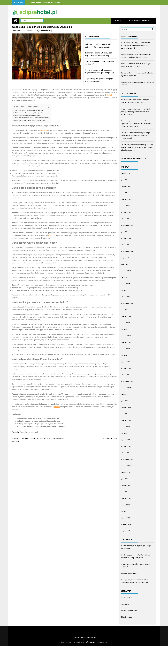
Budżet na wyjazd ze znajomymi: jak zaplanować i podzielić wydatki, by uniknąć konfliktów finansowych (136, 123)
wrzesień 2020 (126, 466)
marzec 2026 (125, 206)
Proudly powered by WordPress (72, 642)
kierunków (44, 130)
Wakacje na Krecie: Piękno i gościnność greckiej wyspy (38, 421)
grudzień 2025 (126, 212)
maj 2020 (124, 492)
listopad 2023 (125, 297)
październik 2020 (127, 459)
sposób (57, 407)
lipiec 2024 (124, 264)
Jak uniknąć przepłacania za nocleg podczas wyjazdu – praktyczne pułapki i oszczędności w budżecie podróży (137, 147)
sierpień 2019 (125, 531)
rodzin (50, 235)
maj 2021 (124, 414)
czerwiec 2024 (126, 271)
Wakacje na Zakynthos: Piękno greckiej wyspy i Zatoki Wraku (40, 424)
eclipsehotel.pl (46, 31)
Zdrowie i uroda (126, 617)
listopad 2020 (125, 453)
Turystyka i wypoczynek (29, 432)
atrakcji (109, 95)
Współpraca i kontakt (140, 21)
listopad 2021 (125, 375)
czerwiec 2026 (126, 186)
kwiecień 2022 (126, 342)
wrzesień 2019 (126, 524)
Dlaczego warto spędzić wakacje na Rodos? (29, 110)
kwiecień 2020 (126, 498)
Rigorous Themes (100, 642)
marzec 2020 (125, 505)
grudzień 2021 (126, 368)
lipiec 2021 (124, 401)
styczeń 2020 (125, 518)
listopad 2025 (125, 219)
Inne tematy (125, 604)
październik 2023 (127, 303)
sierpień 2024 (125, 258)
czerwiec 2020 (126, 485)
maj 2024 (124, 277)
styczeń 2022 (125, 362)
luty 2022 (124, 355)
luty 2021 (124, 433)
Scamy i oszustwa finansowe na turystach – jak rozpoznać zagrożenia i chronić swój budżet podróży (136, 111)
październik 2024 (127, 251)
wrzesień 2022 (126, 336)
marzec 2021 (125, 427)
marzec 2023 (125, 323)
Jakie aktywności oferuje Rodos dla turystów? (30, 120)
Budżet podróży (126, 597)
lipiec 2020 (124, 479)
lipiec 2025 (124, 232)
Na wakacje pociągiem (129, 573)
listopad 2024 (125, 245)
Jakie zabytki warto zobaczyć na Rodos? (28, 115)
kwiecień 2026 (126, 199)
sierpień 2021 (125, 394)
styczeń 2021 (125, 440)
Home (118, 21)
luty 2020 (124, 511)
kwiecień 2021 (126, 420)
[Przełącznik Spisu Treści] (46, 107)
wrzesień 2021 (126, 388)
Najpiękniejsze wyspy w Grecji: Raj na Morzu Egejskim (38, 418)
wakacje (43, 125)
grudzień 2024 (126, 238)
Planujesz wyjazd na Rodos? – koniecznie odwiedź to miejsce (41, 426)
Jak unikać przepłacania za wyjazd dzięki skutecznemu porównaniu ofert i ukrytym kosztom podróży (135, 135)
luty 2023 (124, 329)
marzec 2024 (125, 284)
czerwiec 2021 (126, 407)
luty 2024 (124, 290)
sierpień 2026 (125, 173)
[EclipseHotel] (15, 21)
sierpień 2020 (125, 472)
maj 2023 (124, 310)
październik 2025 (127, 225)
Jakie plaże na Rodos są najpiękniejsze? (28, 113)
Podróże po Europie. (110, 438)
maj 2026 (124, 193)
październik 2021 (127, 381)
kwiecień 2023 (126, 316)
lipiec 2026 (124, 180)
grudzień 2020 (126, 446)
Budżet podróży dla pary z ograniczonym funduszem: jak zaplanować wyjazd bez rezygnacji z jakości (135, 45)
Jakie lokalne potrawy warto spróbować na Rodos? (32, 117)
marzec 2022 (125, 349)
